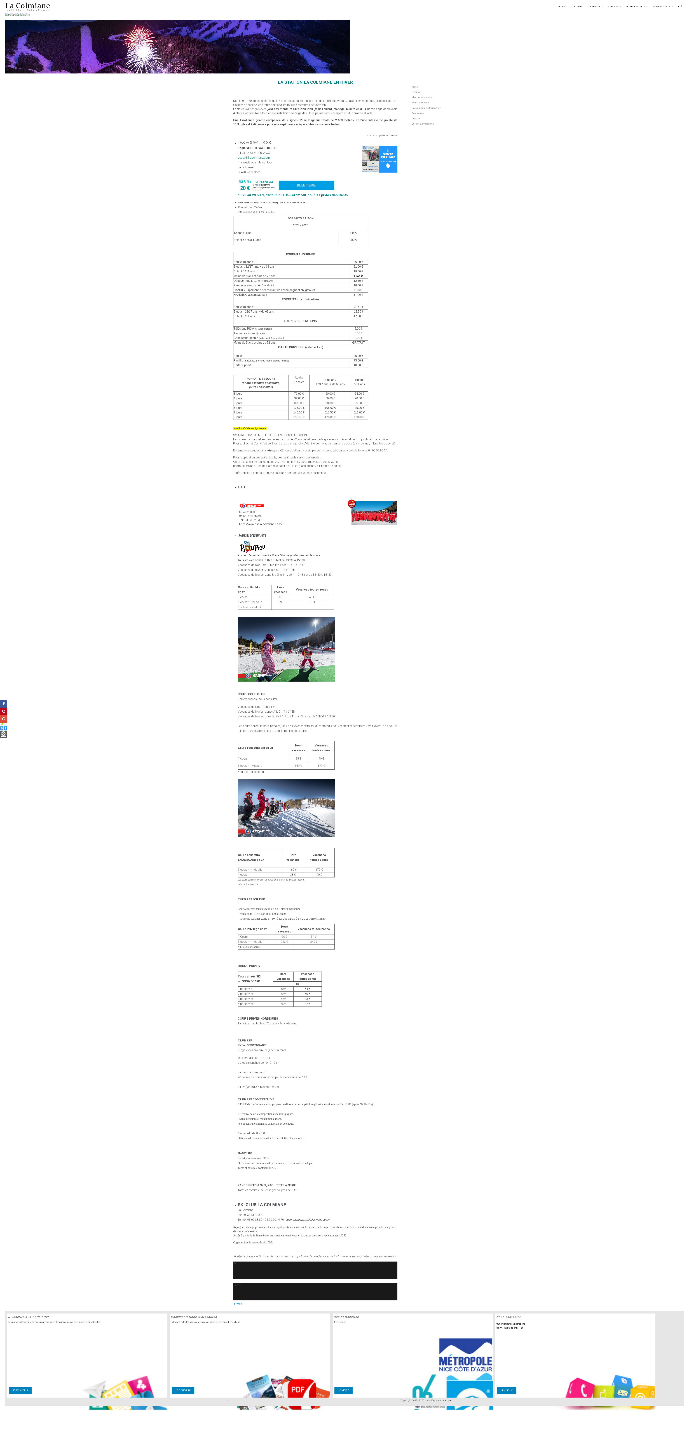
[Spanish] (27, 14)
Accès (415, 86)
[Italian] (22, 14)
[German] (17, 14)
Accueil (562, 6)
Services (613, 6)
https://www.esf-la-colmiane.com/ (260, 524)
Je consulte (183, 1390)
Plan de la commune (422, 97)
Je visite (343, 1390)
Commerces (418, 113)
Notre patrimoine (420, 102)
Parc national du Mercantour (426, 108)
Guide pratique (635, 6)
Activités (594, 6)
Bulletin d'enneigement (423, 123)
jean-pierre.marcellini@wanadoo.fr (308, 1219)
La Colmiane (27, 6)
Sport (238, 1304)
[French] (7, 14)
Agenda (577, 6)
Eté (680, 6)
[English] (12, 14)
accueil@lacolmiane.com (254, 157)
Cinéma (416, 92)
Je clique (507, 1390)
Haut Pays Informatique (438, 1400)
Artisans (416, 118)
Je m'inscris (20, 1390)
